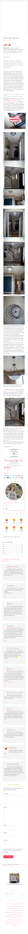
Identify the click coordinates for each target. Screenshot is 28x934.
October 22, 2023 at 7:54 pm (13, 765)
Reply (5, 578)
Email (5, 832)
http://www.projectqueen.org (10, 682)
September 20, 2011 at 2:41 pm (14, 627)
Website (5, 840)
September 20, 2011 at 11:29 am (14, 567)
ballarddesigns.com (9, 96)
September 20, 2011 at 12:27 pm (14, 605)
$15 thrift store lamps (11, 391)
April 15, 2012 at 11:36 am (14, 749)
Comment (6, 793)
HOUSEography (13, 100)
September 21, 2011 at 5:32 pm (13, 710)
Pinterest (4, 97)
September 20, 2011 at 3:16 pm (14, 670)
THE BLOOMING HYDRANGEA (14, 8)
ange (7, 505)
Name (5, 825)
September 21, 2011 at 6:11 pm (13, 731)
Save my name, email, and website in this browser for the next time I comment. (13, 851)
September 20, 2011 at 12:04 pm (14, 587)
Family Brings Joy (21, 430)
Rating (5, 807)
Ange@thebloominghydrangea (17, 96)
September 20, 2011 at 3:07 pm (14, 649)
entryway (17, 110)
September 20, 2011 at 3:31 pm (14, 694)
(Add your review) (6, 554)
